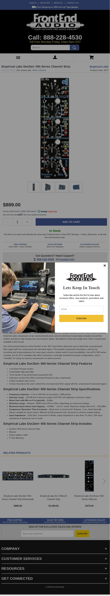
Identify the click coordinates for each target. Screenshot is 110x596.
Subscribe (81, 318)
